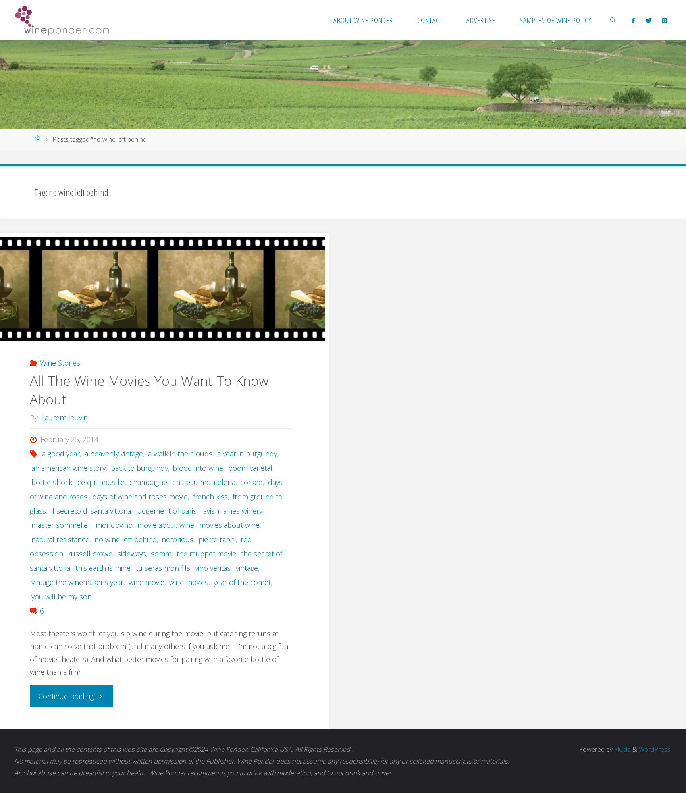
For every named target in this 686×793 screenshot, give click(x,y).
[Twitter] (648, 20)
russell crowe (90, 553)
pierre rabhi (217, 539)
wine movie (146, 582)
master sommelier (61, 525)
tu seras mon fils (163, 568)
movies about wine (229, 525)
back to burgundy (139, 468)
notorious (177, 539)
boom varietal (250, 468)
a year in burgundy (247, 453)
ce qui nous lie (101, 482)
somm (161, 553)
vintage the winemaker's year (77, 582)
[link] (613, 20)
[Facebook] (633, 20)
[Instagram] (664, 20)
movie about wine (165, 525)
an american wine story (68, 468)
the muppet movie (206, 553)
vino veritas (213, 568)
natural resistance (60, 539)
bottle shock (51, 482)
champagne (148, 482)
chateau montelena (203, 482)
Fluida (622, 749)
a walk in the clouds (180, 453)
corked (251, 482)
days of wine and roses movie (140, 496)
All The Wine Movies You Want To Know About (149, 389)
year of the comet (242, 582)
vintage (247, 568)
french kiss (210, 496)
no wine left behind (125, 539)
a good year (61, 453)
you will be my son (61, 596)
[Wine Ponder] (62, 20)
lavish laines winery (231, 511)
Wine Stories (60, 363)
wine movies (188, 582)
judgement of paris (166, 511)
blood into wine (198, 468)
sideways (132, 553)
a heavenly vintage (114, 453)
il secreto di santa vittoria (91, 511)
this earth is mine (103, 568)
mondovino (114, 525)
